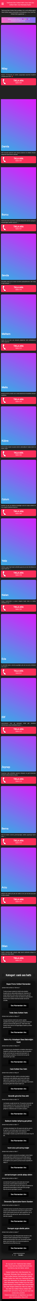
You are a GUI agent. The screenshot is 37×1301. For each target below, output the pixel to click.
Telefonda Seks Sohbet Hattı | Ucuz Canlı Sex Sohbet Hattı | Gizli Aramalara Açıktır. (20, 4)
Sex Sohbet (15, 1289)
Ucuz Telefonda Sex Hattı (26, 1278)
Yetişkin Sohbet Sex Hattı (10, 1278)
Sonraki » (20, 1255)
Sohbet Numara (12, 1276)
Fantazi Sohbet (10, 1272)
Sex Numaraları (22, 1280)
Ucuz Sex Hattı (28, 1282)
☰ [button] (2, 3)
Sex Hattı (28, 1287)
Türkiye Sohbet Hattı (25, 1289)
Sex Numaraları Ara (18, 1006)
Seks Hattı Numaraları (21, 1272)
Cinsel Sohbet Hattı (19, 1284)
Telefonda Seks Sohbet (25, 1276)
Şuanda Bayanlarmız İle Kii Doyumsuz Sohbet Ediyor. (19, 20)
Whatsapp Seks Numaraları (19, 1274)
